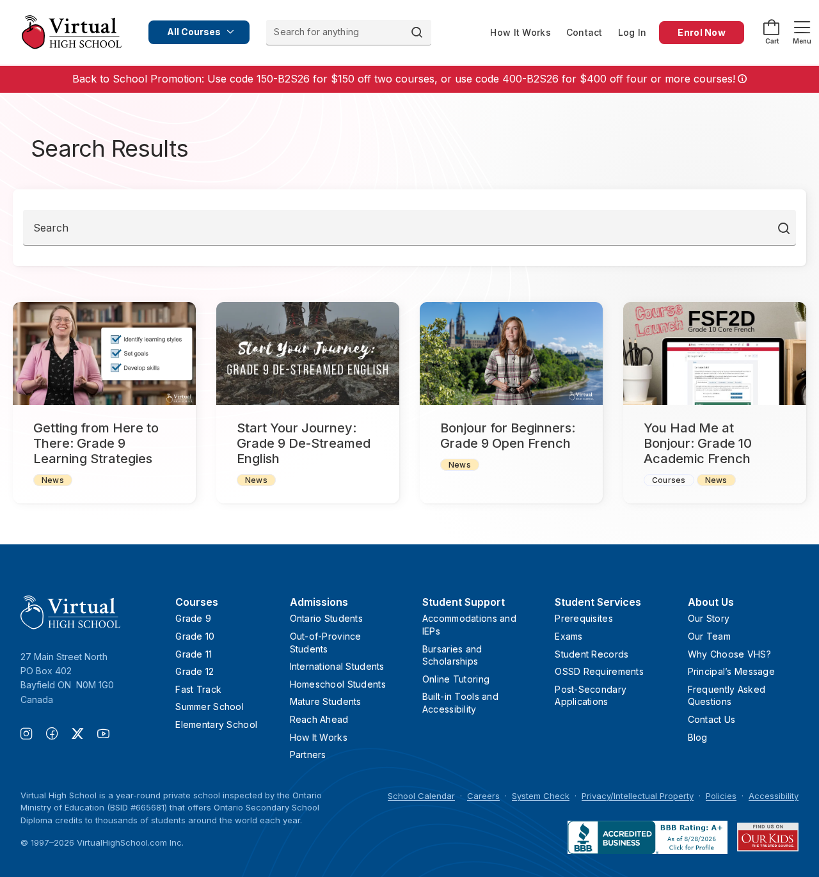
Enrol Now (702, 32)
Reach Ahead (319, 719)
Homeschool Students (338, 684)
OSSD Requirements (599, 671)
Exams (568, 636)
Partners (308, 754)
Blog (698, 737)
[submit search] (784, 228)
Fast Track (198, 689)
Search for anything (316, 31)
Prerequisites (584, 618)
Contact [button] (584, 32)
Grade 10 (194, 636)
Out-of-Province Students (326, 642)
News (53, 480)
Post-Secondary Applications (590, 695)
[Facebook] (59, 735)
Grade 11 (193, 654)
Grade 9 (193, 618)
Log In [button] (632, 32)
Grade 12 (194, 671)
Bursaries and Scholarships (452, 655)
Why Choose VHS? (729, 654)
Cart (772, 41)
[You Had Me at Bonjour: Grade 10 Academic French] (714, 353)
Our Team (709, 636)
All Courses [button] (194, 31)
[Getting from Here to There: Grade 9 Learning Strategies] (104, 353)
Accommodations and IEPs (469, 624)
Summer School (209, 706)
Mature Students (326, 701)
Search (50, 227)
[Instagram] (33, 735)
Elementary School (216, 724)
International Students (337, 666)
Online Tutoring (455, 679)
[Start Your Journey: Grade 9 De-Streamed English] (307, 353)
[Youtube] (103, 735)
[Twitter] (84, 735)
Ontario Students (326, 618)
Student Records (591, 654)
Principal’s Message (731, 671)
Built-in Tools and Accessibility (460, 703)
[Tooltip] (741, 79)
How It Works (520, 32)
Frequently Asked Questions (726, 695)
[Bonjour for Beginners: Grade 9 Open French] (511, 353)
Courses (669, 480)
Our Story (709, 618)
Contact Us (712, 719)
